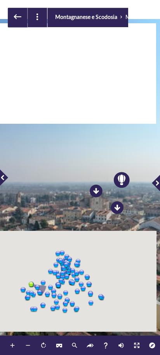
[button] (30, 284)
